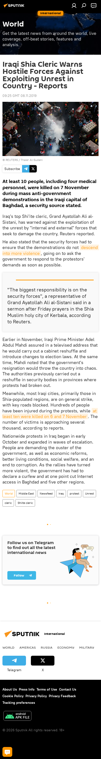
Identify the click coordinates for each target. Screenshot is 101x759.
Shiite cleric (25, 503)
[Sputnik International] (14, 7)
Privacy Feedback (62, 696)
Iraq (61, 493)
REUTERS (12, 160)
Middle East (26, 493)
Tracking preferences (18, 702)
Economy (65, 647)
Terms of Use (47, 689)
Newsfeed (46, 493)
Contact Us (67, 689)
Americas (27, 647)
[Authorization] (74, 5)
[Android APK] (17, 716)
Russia (46, 647)
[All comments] (7, 752)
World (9, 493)
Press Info (27, 689)
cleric (8, 503)
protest (74, 493)
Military (86, 647)
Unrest (89, 493)
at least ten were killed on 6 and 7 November (50, 413)
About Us (9, 689)
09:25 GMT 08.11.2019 (19, 95)
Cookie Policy (13, 696)
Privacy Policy (36, 696)
